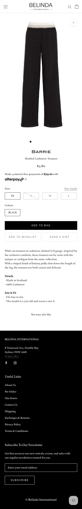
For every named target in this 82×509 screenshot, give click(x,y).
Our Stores (11, 398)
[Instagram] (15, 363)
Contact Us (11, 404)
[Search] (69, 6)
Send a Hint (59, 237)
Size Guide (70, 188)
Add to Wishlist (23, 237)
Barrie (41, 151)
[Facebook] (6, 363)
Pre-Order (10, 391)
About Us (10, 385)
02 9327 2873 (12, 356)
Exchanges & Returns (17, 418)
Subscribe (20, 480)
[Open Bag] (76, 7)
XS (12, 195)
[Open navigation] (6, 6)
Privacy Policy (13, 424)
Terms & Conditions (16, 431)
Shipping (10, 411)
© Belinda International (41, 499)
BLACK (12, 212)
